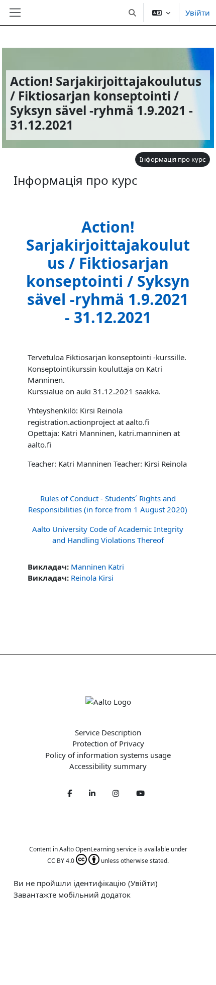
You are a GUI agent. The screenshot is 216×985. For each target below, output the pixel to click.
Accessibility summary (108, 766)
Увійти (197, 13)
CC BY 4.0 (60, 860)
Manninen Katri (97, 567)
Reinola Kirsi (92, 578)
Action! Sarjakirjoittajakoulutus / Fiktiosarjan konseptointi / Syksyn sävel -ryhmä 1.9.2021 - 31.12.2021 (108, 271)
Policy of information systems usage (108, 755)
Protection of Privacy (108, 743)
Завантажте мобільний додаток (72, 895)
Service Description (108, 732)
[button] (133, 12)
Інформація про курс (172, 159)
